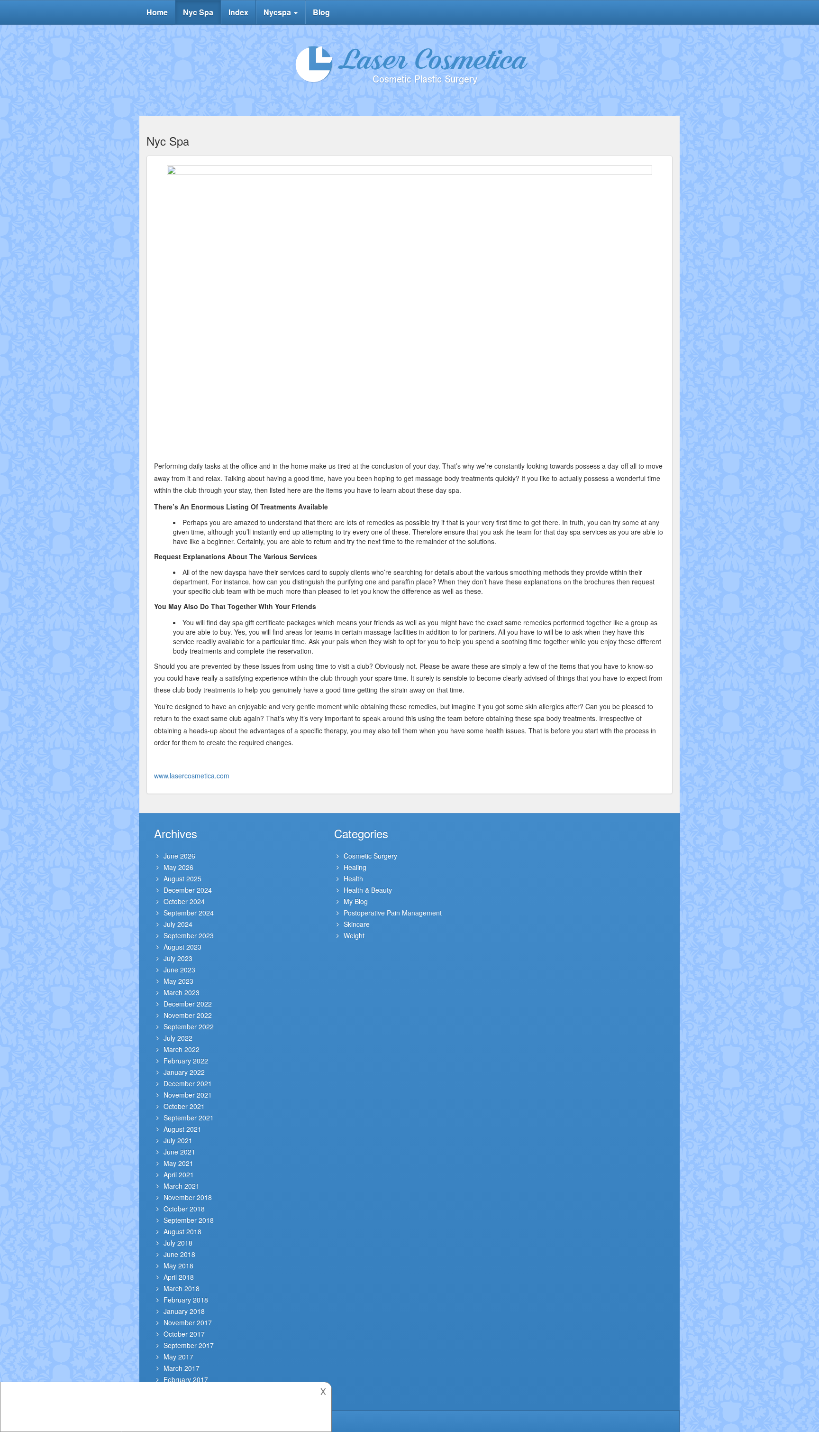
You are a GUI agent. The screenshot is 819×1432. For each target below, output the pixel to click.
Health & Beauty (368, 890)
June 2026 (179, 855)
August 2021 (182, 1129)
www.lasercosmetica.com (191, 775)
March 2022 (182, 1049)
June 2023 (179, 969)
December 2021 (188, 1083)
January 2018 (184, 1311)
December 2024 (188, 890)
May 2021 (178, 1163)
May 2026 (178, 867)
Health (353, 878)
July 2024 (178, 924)
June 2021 (179, 1151)
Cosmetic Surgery (370, 855)
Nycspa (278, 12)
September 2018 (189, 1220)
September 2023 (189, 935)
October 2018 (184, 1208)
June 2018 (179, 1254)
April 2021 (179, 1174)
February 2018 (186, 1299)
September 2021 (189, 1117)
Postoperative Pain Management (393, 912)
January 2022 (184, 1072)
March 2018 (182, 1288)
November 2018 (188, 1197)
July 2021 (178, 1140)
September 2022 (189, 1026)
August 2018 (182, 1231)
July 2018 (178, 1242)
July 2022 (178, 1038)
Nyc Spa (198, 12)
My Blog (356, 901)
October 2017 (184, 1334)
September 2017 (189, 1345)
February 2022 (186, 1060)
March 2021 (182, 1186)
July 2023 (178, 958)
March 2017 (182, 1368)
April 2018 (179, 1277)
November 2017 (188, 1322)
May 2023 (178, 981)
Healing (355, 867)
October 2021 (184, 1106)
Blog (321, 12)
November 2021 (188, 1094)
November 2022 (188, 1015)
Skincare (357, 924)
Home (157, 12)
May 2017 (178, 1356)
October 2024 (184, 901)
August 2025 (182, 878)
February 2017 (186, 1379)
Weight (354, 935)
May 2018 (178, 1265)
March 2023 (182, 992)
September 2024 (189, 912)
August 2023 (182, 947)
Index (238, 12)
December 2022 (188, 1003)
